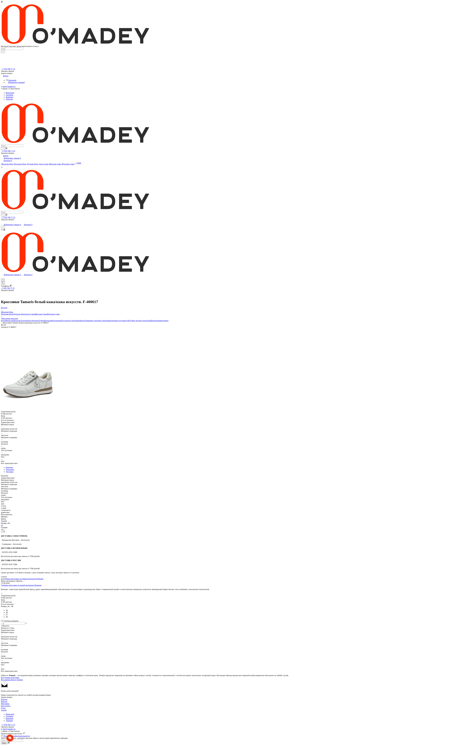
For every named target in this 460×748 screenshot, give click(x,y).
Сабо (128, 321)
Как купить (5, 706)
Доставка (9, 472)
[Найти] (3, 51)
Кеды (3, 321)
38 (2, 525)
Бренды (4, 701)
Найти (4, 743)
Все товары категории (10, 678)
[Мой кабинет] (2, 222)
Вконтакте (10, 93)
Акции (4, 710)
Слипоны (104, 321)
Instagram (9, 97)
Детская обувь (19, 314)
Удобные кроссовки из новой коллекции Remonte (21, 585)
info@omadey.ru (9, 86)
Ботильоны (55, 321)
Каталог (4, 699)
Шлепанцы (154, 321)
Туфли (41, 321)
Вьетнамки (163, 321)
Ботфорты (81, 321)
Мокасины (9, 321)
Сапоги (73, 321)
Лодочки (24, 321)
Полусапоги (65, 321)
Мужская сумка (53, 314)
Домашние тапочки (93, 321)
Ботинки (47, 321)
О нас (3, 708)
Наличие (9, 467)
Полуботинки (33, 321)
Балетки (17, 321)
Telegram (9, 99)
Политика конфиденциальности (17, 736)
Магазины (5, 704)
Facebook (9, 95)
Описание (10, 470)
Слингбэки (145, 321)
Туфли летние (135, 321)
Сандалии (122, 321)
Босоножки (113, 321)
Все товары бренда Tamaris (12, 680)
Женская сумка (41, 314)
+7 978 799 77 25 (8, 69)
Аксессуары (30, 314)
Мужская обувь (7, 314)
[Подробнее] (1, 593)
